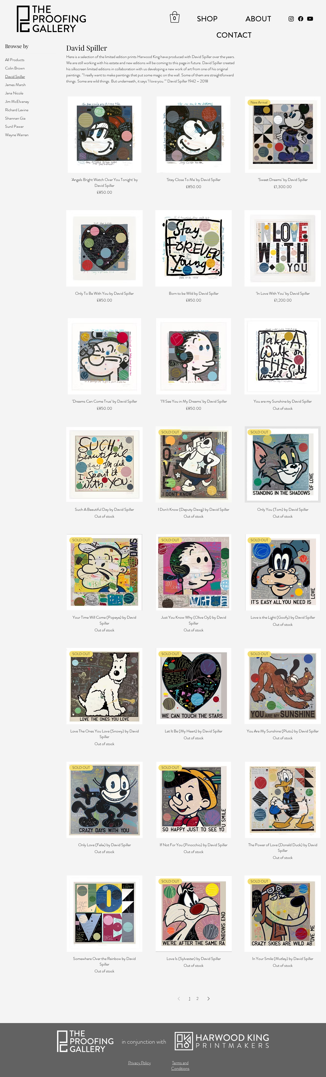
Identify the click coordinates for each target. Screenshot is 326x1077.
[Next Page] (209, 999)
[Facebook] (300, 18)
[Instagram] (291, 18)
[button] (175, 17)
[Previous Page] (179, 999)
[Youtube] (310, 18)
